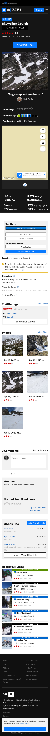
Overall (10, 317)
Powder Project (31, 675)
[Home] (13, 10)
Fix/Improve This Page (26, 251)
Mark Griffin (28, 99)
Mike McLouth (10, 544)
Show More (10, 295)
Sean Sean (8, 528)
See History (35, 510)
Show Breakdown (25, 321)
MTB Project (30, 664)
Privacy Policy (24, 723)
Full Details (43, 303)
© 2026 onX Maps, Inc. (18, 733)
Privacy (37, 733)
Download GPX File (26, 239)
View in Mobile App (25, 45)
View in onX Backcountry (26, 228)
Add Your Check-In (36, 523)
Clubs (5, 672)
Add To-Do (22, 121)
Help (4, 664)
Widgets (6, 668)
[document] (25, 725)
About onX (6, 712)
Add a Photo (42, 332)
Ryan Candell (9, 536)
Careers (6, 716)
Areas (4, 36)
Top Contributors (9, 675)
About (5, 660)
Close (25, 728)
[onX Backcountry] (10, 3)
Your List (32, 121)
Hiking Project (31, 668)
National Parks (31, 679)
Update (38, 508)
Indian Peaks (24, 36)
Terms (30, 733)
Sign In (39, 10)
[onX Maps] (8, 696)
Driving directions (26, 234)
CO (10, 36)
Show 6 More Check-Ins (25, 554)
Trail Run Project (32, 672)
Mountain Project (32, 660)
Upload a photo (26, 247)
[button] (4, 71)
